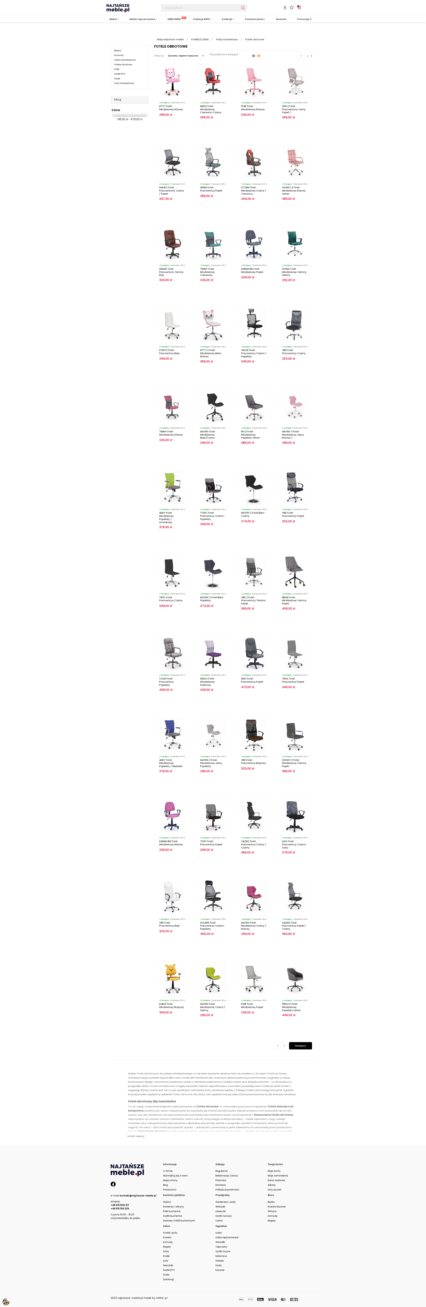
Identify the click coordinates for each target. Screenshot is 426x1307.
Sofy (165, 1260)
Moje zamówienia (278, 1175)
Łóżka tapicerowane (226, 1237)
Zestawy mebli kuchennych (179, 1220)
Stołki (166, 1274)
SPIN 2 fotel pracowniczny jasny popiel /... (293, 109)
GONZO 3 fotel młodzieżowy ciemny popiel (294, 763)
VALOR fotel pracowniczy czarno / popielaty (253, 353)
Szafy (117, 78)
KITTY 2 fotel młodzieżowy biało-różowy (211, 353)
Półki (116, 69)
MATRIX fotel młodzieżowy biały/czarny (207, 435)
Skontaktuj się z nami (175, 1175)
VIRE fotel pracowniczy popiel (293, 514)
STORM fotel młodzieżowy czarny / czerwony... (253, 190)
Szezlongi (168, 1279)
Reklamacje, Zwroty (226, 1175)
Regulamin (221, 1171)
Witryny (272, 1211)
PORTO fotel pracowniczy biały (169, 351)
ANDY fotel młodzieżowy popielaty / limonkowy (166, 517)
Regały (272, 1220)
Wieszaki (220, 1206)
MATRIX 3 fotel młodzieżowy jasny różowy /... (293, 435)
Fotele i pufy (170, 1232)
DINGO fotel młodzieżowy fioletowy (207, 682)
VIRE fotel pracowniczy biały (169, 924)
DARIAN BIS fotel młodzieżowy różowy (171, 843)
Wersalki (220, 1242)
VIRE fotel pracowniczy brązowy (253, 761)
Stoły (166, 1251)
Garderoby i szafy (225, 1202)
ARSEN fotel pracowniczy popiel (211, 189)
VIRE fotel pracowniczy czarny (293, 351)
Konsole (219, 1270)
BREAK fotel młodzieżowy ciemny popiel (294, 600)
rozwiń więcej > (136, 1136)
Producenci (169, 1189)
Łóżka (218, 1232)
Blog (165, 1185)
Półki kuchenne (172, 1211)
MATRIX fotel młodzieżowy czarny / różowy (253, 926)
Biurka (117, 50)
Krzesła (167, 1237)
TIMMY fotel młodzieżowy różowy (171, 433)
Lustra (218, 1220)
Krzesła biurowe (277, 1206)
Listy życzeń (274, 1189)
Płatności (220, 1180)
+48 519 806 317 (120, 1205)
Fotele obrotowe (123, 64)
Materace (221, 1256)
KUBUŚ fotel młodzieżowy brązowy (171, 1005)
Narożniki (168, 1265)
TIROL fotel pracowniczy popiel (293, 680)
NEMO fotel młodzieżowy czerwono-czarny (210, 109)
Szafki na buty (223, 1216)
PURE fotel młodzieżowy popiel (252, 1005)
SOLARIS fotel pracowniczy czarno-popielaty (212, 926)
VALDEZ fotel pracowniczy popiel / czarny (294, 926)
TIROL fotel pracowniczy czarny (171, 599)
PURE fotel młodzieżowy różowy (253, 108)
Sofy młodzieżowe (124, 83)
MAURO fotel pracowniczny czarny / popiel (171, 190)
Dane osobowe (276, 1180)
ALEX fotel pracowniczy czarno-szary (294, 844)
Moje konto (274, 1171)
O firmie (168, 1171)
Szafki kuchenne (172, 1216)
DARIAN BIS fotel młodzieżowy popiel (252, 270)
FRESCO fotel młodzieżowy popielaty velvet (291, 1007)
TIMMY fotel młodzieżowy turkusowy (207, 272)
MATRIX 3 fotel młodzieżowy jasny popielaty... (211, 763)
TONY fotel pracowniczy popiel (211, 843)
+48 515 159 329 (120, 1208)
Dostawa (220, 1185)
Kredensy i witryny (173, 1206)
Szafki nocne (222, 1251)
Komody (118, 55)
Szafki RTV (119, 73)
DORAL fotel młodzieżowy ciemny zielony (294, 272)
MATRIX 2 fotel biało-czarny (253, 514)
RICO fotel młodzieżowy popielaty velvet (250, 435)
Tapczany (221, 1246)
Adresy (272, 1185)
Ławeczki (220, 1211)
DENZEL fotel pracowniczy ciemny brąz (171, 272)
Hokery (167, 1202)
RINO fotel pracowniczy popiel (252, 680)
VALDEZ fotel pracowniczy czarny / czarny (253, 844)
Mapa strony (170, 1180)
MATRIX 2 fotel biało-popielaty (212, 599)
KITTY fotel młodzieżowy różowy (171, 108)
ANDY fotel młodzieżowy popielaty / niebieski (170, 763)
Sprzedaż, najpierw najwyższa (183, 55)
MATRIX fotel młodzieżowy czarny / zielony (212, 1007)
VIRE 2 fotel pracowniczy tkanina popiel (253, 600)
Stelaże (219, 1260)
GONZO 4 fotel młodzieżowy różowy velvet (294, 190)
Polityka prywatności (227, 1189)
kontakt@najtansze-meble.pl (138, 1195)
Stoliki (166, 1256)
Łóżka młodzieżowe (125, 59)
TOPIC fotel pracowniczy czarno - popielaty (213, 516)
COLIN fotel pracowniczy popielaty (166, 682)
